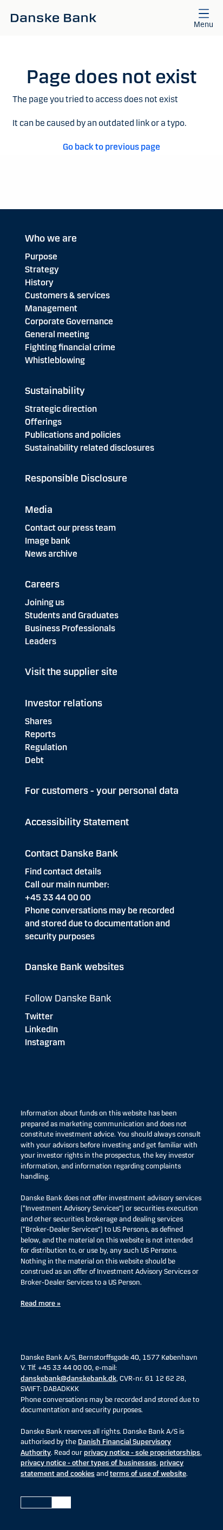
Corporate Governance (69, 321)
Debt (34, 760)
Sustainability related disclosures (89, 448)
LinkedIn (41, 1029)
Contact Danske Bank (71, 853)
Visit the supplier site (71, 672)
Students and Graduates (72, 615)
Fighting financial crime (70, 347)
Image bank (47, 541)
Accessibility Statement (77, 822)
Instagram (45, 1042)
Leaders (40, 641)
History (39, 282)
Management (51, 308)
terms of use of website (148, 1473)
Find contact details (63, 871)
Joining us (44, 602)
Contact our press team (70, 528)
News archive (51, 554)
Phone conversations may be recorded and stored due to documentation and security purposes (99, 923)
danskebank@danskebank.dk (68, 1378)
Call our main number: (67, 884)
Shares (38, 721)
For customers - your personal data (102, 791)
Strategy (42, 269)
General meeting (57, 334)
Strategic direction (61, 409)
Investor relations (63, 703)
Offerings (43, 422)
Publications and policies (73, 435)
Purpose (41, 256)
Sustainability (55, 391)
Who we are (51, 238)
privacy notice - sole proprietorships (142, 1452)
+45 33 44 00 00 (58, 897)
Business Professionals (70, 628)
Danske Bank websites (74, 967)
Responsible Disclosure (76, 478)
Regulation (46, 747)
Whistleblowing (55, 360)
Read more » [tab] (41, 1303)
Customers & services (67, 295)
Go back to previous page (111, 147)
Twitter (39, 1016)
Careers (42, 584)
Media (39, 510)
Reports (40, 734)
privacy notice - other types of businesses (88, 1463)
